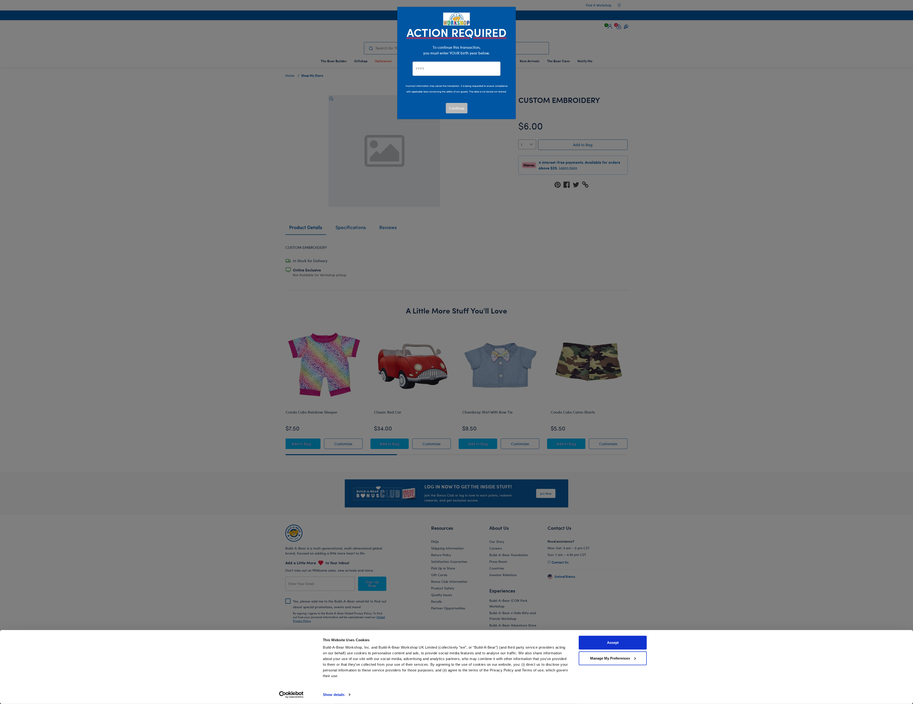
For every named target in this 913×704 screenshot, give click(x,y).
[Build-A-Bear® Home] (456, 18)
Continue (456, 108)
